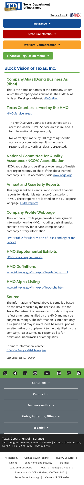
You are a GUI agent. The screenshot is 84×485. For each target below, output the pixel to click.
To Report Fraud (61, 467)
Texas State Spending (27, 477)
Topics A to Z (59, 15)
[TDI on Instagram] (59, 374)
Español (39, 427)
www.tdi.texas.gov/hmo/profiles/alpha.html (35, 288)
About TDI (39, 383)
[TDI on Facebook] (15, 374)
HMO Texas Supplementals (25, 257)
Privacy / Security (64, 457)
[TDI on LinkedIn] (25, 374)
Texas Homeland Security (37, 462)
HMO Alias (50, 98)
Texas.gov (63, 462)
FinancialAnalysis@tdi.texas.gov (26, 350)
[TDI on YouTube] (47, 374)
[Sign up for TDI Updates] (69, 374)
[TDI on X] (5, 374)
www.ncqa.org (62, 175)
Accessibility (11, 457)
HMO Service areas (19, 114)
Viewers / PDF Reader (57, 477)
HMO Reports (29, 203)
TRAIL (42, 467)
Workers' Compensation (40, 45)
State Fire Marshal (40, 34)
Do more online (39, 405)
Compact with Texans (36, 457)
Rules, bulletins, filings (39, 416)
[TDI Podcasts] (35, 374)
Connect (39, 394)
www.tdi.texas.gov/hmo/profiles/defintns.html (37, 272)
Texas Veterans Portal (21, 467)
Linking (13, 462)
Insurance (40, 23)
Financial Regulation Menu (26, 56)
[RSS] (79, 374)
